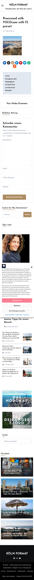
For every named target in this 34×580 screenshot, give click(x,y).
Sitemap (30, 571)
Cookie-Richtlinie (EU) (24, 576)
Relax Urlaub (20, 510)
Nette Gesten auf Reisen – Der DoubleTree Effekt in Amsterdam (11, 359)
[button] (30, 266)
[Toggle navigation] (2, 5)
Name (5, 168)
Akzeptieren (17, 300)
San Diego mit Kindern (10, 529)
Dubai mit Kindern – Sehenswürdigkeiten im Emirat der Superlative (10, 371)
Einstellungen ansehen (17, 311)
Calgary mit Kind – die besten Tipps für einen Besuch (16, 319)
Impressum (26, 314)
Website (5, 187)
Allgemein (6, 468)
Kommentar (7, 140)
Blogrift (16, 568)
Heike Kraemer (10, 31)
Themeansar (26, 568)
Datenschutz (18, 314)
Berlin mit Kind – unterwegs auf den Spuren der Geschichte (11, 348)
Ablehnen (17, 306)
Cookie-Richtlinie (9, 314)
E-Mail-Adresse (9, 177)
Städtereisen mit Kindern (11, 489)
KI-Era (3, 571)
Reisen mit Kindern (9, 510)
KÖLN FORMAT (18, 5)
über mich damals (8, 576)
